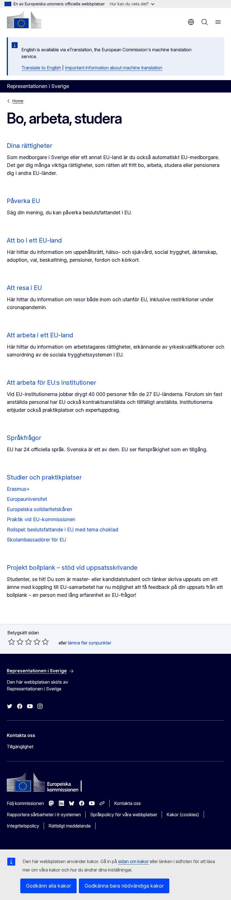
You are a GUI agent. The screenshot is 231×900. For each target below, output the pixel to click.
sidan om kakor (133, 861)
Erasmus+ (18, 489)
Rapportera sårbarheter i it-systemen (44, 814)
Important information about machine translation (113, 68)
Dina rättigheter (29, 145)
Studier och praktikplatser (44, 477)
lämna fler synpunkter (89, 643)
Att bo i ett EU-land (34, 240)
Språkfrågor (24, 437)
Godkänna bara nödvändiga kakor (124, 886)
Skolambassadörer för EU (36, 540)
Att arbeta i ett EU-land (40, 335)
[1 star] (11, 641)
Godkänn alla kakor (48, 886)
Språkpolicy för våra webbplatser (123, 814)
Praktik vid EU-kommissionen (41, 519)
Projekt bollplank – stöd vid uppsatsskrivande (72, 567)
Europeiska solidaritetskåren (39, 509)
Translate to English (41, 68)
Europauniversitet (27, 499)
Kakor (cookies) (182, 814)
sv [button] (191, 22)
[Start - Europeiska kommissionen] (24, 19)
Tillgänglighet (20, 746)
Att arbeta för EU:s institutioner (51, 382)
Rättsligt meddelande (69, 826)
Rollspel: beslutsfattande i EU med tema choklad (62, 529)
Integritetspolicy (23, 826)
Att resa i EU (24, 287)
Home (17, 100)
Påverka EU (23, 200)
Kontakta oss (127, 803)
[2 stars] (15, 641)
